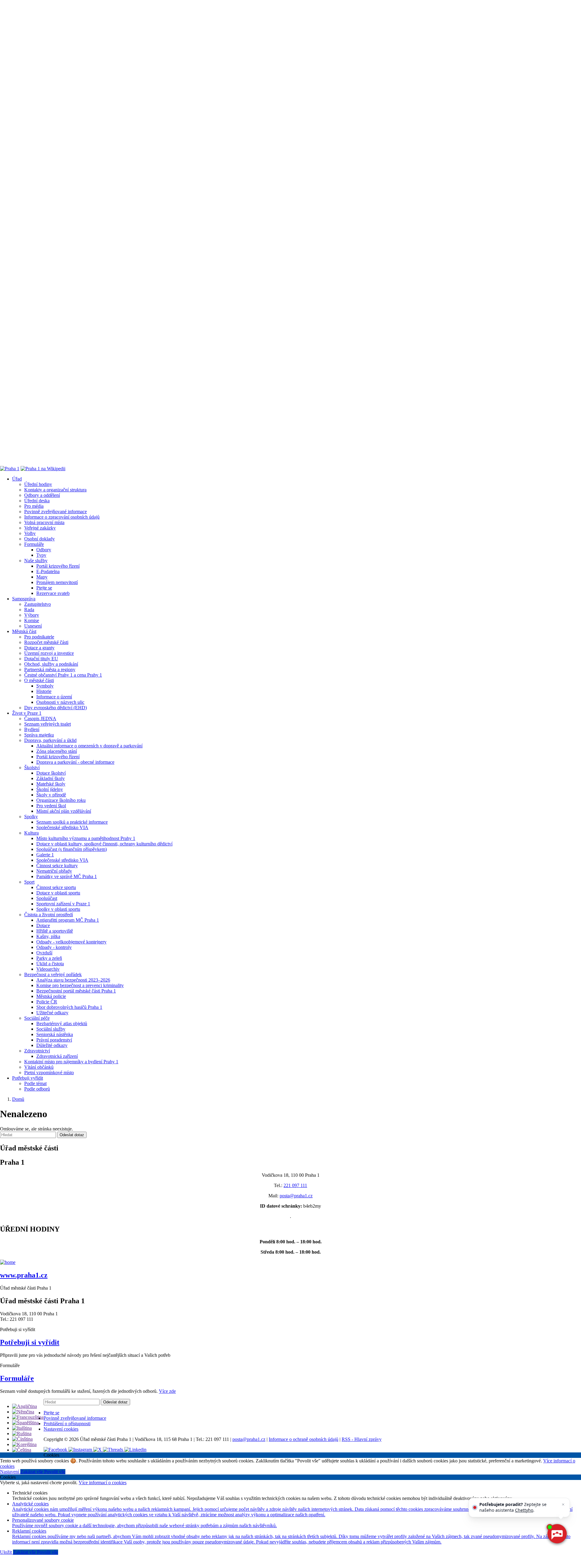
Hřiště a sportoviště (54, 930)
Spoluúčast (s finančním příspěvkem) (71, 849)
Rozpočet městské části (46, 642)
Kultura (31, 832)
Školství (32, 767)
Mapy (42, 576)
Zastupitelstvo (37, 604)
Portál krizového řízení (58, 566)
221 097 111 (295, 1185)
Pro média (34, 506)
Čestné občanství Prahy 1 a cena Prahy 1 (63, 674)
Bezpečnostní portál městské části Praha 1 (76, 990)
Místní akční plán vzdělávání (63, 811)
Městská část (24, 631)
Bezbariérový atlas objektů (61, 1023)
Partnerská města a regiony (49, 669)
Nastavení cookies (61, 1429)
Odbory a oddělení (42, 495)
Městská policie (51, 996)
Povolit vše (54, 1471)
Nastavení (10, 1471)
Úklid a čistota (50, 963)
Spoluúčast (46, 898)
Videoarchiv (48, 969)
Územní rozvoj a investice (49, 653)
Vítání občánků (39, 1067)
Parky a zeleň (49, 958)
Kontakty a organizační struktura (55, 489)
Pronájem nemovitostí (57, 582)
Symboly (45, 685)
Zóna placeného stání (56, 751)
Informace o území (54, 696)
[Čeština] (21, 1449)
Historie (43, 691)
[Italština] (22, 1428)
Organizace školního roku (61, 800)
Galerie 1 (45, 854)
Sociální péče (37, 1018)
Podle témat (35, 1083)
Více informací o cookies (102, 1482)
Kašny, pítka (48, 936)
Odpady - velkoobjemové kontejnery (71, 941)
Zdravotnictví (37, 1050)
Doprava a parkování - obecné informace (75, 762)
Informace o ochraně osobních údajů (303, 1439)
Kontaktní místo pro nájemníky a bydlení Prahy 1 (71, 1061)
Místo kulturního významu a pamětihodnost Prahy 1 (85, 838)
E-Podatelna (48, 571)
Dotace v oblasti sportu (58, 892)
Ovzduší (44, 952)
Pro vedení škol (51, 805)
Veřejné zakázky (40, 527)
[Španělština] (25, 1422)
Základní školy (50, 778)
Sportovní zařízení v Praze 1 (63, 903)
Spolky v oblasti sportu (58, 909)
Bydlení (31, 729)
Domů (18, 1099)
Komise (31, 620)
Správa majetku (39, 734)
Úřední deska (37, 500)
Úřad (17, 478)
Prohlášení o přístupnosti (67, 1423)
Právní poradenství (54, 1039)
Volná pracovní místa (44, 522)
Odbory (43, 549)
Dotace (43, 925)
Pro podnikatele (39, 636)
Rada (29, 609)
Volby (30, 533)
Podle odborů (37, 1088)
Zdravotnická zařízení (57, 1056)
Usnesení (33, 625)
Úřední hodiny (38, 484)
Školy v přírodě (51, 794)
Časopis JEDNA (40, 718)
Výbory (31, 615)
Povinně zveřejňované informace (55, 511)
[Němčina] (23, 1411)
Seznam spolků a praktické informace (72, 822)
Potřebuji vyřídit (27, 1078)
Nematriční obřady (54, 871)
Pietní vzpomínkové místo (49, 1072)
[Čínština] (22, 1439)
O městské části (39, 680)
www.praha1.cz (24, 1275)
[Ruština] (21, 1433)
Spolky (31, 816)
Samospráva (23, 598)
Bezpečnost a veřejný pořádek (53, 974)
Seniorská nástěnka (54, 1034)
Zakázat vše (32, 1471)
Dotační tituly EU (41, 658)
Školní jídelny (49, 789)
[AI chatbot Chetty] (557, 1534)
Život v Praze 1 (26, 713)
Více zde (167, 1391)
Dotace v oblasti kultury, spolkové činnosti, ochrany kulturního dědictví (104, 843)
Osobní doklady (39, 538)
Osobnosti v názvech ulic (60, 702)
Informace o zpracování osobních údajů (62, 517)
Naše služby (36, 560)
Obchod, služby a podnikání (51, 664)
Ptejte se (44, 587)
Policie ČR (46, 1001)
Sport (29, 881)
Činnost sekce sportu (56, 887)
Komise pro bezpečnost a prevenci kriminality (80, 985)
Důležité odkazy (51, 1045)
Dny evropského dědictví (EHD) (55, 707)
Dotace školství (51, 773)
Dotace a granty (39, 647)
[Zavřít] (563, 1504)
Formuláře (34, 544)
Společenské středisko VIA (62, 827)
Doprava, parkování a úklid (50, 740)
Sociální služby (50, 1029)
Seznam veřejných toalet (47, 724)
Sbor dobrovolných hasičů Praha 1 (69, 1007)
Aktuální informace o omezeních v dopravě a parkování (89, 745)
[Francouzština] (28, 1417)
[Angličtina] (24, 1406)
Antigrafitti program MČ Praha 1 (67, 920)
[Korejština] (24, 1444)
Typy (41, 555)
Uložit (6, 1552)
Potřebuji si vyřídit (29, 1342)
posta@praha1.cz (296, 1195)
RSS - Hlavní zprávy (362, 1439)
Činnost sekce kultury (57, 865)
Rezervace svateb (53, 593)
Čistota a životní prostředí (48, 914)
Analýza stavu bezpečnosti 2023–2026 (73, 980)
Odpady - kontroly (54, 947)
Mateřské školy (50, 783)
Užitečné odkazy (52, 1012)
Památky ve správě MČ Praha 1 (66, 876)
